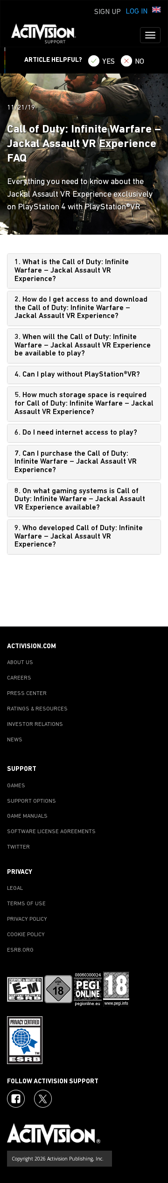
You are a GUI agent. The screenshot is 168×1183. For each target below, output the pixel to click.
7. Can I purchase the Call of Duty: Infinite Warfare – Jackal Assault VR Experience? (75, 462)
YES (108, 62)
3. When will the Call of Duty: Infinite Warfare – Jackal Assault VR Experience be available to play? (82, 345)
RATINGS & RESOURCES (37, 709)
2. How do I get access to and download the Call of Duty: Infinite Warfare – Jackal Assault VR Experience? (80, 308)
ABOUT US (20, 662)
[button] (156, 11)
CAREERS (19, 678)
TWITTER (18, 847)
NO (139, 62)
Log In (136, 11)
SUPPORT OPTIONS (31, 801)
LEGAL (15, 888)
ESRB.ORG (20, 950)
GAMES (16, 786)
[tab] (84, 271)
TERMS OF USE (26, 904)
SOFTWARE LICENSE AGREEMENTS (51, 832)
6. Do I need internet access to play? (75, 432)
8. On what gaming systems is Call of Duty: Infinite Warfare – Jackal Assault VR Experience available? (79, 499)
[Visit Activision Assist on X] (43, 1099)
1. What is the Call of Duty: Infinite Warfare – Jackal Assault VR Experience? (71, 270)
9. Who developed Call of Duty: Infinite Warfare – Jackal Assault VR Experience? (78, 536)
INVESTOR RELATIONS (35, 724)
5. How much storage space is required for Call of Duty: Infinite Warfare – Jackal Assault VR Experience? (84, 403)
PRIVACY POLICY (27, 919)
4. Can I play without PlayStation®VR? (77, 374)
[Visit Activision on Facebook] (16, 1099)
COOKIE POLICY (26, 935)
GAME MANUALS (27, 816)
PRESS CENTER (27, 693)
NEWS (14, 740)
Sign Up (107, 12)
